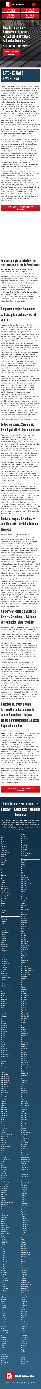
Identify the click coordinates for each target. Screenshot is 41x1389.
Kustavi (3, 1223)
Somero (23, 1140)
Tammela (24, 1181)
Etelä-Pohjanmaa (6, 895)
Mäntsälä (24, 849)
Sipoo (23, 1126)
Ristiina (23, 1058)
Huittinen (4, 969)
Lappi (2, 1268)
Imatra (3, 1006)
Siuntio (23, 1130)
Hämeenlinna (5, 986)
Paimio (23, 916)
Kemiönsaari (5, 1126)
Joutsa (3, 1034)
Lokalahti (4, 1311)
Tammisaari (25, 1183)
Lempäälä (4, 1286)
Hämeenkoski (5, 982)
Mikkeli (3, 1360)
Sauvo (23, 1099)
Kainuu (3, 1066)
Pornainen (24, 983)
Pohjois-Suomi (26, 974)
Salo (22, 1086)
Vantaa (23, 1278)
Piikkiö (23, 958)
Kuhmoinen (5, 1211)
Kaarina (3, 1062)
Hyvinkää (4, 975)
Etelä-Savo (4, 897)
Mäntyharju (25, 855)
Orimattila (24, 899)
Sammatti (24, 1093)
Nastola (23, 869)
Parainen (24, 921)
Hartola (3, 938)
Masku (3, 1346)
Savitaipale (24, 1101)
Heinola (3, 953)
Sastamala (24, 1095)
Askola (3, 862)
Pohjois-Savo (25, 972)
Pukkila (23, 991)
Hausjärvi (4, 951)
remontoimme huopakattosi (15, 283)
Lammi (3, 1257)
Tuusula (23, 1226)
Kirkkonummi (5, 1159)
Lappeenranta (5, 1266)
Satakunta (24, 1097)
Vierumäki (24, 1305)
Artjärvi (3, 856)
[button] (34, 4)
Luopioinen (4, 1322)
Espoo (3, 890)
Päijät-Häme (25, 1018)
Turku (23, 1216)
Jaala (2, 1021)
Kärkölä (3, 1240)
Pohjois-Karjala (26, 968)
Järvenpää (4, 1056)
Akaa (2, 838)
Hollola (3, 965)
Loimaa (3, 1307)
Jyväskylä (4, 1048)
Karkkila (3, 1099)
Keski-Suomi (5, 1136)
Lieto (2, 1295)
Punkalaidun (25, 995)
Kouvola (3, 1200)
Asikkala (3, 858)
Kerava (3, 1130)
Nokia (23, 875)
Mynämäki (24, 845)
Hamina (3, 928)
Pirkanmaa (24, 960)
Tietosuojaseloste (28, 1383)
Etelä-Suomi (5, 899)
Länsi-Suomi (5, 1332)
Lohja (2, 1303)
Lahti (2, 1249)
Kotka (3, 1198)
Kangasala (4, 1074)
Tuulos (23, 1222)
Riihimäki (24, 1052)
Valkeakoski (25, 1268)
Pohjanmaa (25, 966)
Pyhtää (23, 1001)
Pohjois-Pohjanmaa (27, 970)
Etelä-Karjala (5, 893)
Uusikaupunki (25, 1254)
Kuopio (3, 1213)
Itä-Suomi (4, 1016)
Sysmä (23, 1163)
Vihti (22, 1307)
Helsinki (3, 957)
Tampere (24, 1185)
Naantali (24, 860)
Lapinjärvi (4, 1260)
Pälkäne (23, 1020)
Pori (22, 981)
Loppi (3, 1313)
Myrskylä (24, 847)
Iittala (2, 995)
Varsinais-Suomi (26, 1284)
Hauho (3, 949)
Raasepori (24, 1029)
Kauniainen (4, 1113)
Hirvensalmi (5, 963)
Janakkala (4, 1025)
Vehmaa (24, 1289)
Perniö (23, 937)
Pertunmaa (24, 941)
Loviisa (3, 1316)
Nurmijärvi (24, 887)
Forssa (3, 912)
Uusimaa (24, 1256)
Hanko (3, 934)
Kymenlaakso (5, 1234)
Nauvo (23, 871)
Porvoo (23, 985)
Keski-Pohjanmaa (6, 1134)
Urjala (23, 1242)
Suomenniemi (25, 1157)
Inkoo (3, 1010)
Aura (2, 865)
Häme (3, 980)
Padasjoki (24, 914)
